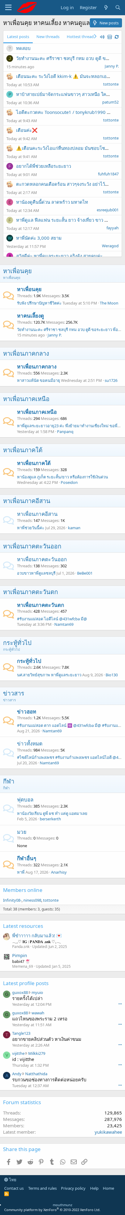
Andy (17, 1073)
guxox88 (20, 992)
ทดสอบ (23, 48)
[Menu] (8, 7)
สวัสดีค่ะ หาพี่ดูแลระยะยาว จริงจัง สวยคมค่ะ (59, 256)
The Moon (109, 303)
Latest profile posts (26, 983)
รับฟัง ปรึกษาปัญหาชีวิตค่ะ (39, 303)
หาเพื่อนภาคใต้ (22, 450)
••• (120, 1004)
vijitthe (18, 1053)
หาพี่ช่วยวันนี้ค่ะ (30, 527)
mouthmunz (62, 1205)
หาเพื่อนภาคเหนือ (26, 399)
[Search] (118, 7)
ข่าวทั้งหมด (29, 743)
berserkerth (50, 819)
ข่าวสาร (13, 693)
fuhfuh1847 (108, 174)
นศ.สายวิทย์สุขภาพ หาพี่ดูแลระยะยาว (49, 675)
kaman (74, 527)
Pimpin (19, 955)
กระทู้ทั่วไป (17, 643)
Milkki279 (36, 1053)
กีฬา (8, 781)
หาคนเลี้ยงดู (30, 315)
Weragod (110, 245)
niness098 (32, 900)
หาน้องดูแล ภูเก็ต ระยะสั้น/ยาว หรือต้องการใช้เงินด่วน (62, 477)
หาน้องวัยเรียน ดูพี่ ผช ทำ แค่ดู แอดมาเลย (52, 813)
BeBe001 (85, 573)
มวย (21, 831)
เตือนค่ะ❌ (27, 130)
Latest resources (23, 925)
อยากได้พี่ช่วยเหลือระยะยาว (43, 166)
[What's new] (106, 7)
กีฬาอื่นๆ (26, 858)
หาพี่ (21, 872)
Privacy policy (73, 1188)
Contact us (14, 1188)
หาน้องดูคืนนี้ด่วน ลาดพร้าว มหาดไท (52, 202)
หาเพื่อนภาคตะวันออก (32, 546)
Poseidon (69, 482)
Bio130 (112, 675)
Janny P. (112, 66)
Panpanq (65, 431)
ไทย (12, 1179)
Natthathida (36, 1073)
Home (108, 1188)
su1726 (111, 380)
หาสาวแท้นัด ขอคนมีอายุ (38, 380)
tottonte (111, 84)
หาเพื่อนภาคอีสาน (26, 501)
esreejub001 (108, 210)
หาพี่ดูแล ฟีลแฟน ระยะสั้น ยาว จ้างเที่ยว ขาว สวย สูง (67, 220)
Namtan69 (63, 624)
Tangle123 (21, 1033)
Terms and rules (42, 1188)
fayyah (112, 228)
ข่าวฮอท (26, 711)
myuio (37, 992)
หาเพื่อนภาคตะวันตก (30, 592)
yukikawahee (108, 1132)
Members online (22, 889)
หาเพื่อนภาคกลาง (26, 353)
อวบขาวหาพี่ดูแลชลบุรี (36, 573)
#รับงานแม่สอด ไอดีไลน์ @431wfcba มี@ (52, 619)
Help (94, 1188)
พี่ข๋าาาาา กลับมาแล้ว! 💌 (37, 935)
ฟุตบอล (25, 799)
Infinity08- (12, 900)
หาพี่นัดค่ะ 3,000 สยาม (39, 238)
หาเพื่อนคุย (17, 271)
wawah (38, 1013)
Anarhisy (59, 872)
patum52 (110, 102)
